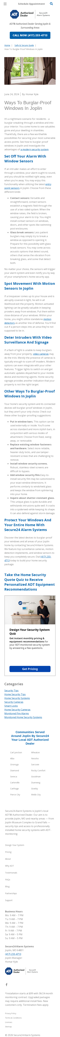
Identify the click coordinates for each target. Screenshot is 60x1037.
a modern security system (34, 149)
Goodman (36, 776)
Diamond (14, 770)
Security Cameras (13, 702)
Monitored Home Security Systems (23, 717)
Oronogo (14, 764)
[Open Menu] (5, 4)
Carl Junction (16, 752)
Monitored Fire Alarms (16, 713)
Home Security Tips (15, 694)
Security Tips (11, 690)
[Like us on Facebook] (6, 985)
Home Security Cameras (17, 709)
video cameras (41, 354)
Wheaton (35, 752)
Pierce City (15, 794)
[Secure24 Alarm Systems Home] (30, 14)
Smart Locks (11, 705)
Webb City (36, 794)
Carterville (15, 782)
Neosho (35, 758)
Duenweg (35, 782)
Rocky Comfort (38, 770)
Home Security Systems (17, 698)
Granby (34, 788)
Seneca (13, 776)
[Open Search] (51, 3)
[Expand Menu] (30, 20)
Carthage (14, 788)
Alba (12, 758)
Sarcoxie (35, 764)
